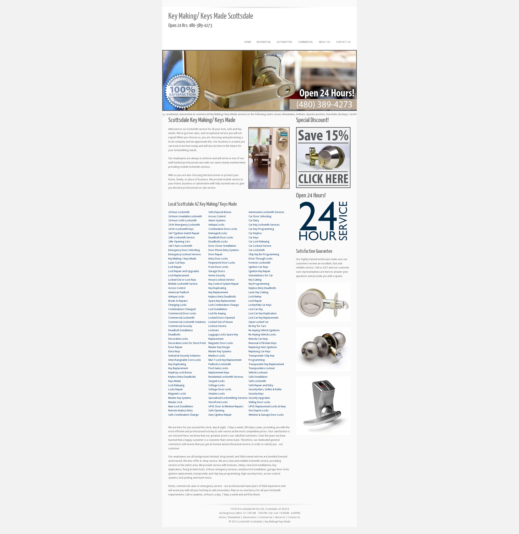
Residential (264, 42)
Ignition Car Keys (258, 266)
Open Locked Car (259, 321)
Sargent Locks (216, 381)
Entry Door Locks (218, 258)
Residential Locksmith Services (225, 376)
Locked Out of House (220, 321)
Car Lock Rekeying (259, 241)
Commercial (305, 42)
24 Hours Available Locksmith (185, 216)
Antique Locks (176, 296)
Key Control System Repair (223, 283)
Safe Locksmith (257, 381)
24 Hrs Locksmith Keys (181, 228)
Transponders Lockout (262, 368)
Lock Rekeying (176, 385)
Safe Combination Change (183, 414)
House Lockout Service (221, 279)
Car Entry (254, 220)
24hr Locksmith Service (181, 237)
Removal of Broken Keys (263, 343)
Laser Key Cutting (258, 292)
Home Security (216, 275)
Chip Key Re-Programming (264, 254)
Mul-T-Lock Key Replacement (224, 359)
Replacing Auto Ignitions (263, 347)
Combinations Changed (182, 309)
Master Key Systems (179, 397)
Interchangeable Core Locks (184, 359)
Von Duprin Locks (259, 410)
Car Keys (253, 237)
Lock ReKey (255, 296)
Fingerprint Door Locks (221, 262)
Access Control (177, 288)
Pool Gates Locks (218, 368)
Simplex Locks (216, 393)
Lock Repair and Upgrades (183, 271)
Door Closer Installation (222, 245)
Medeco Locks (216, 355)
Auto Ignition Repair (220, 414)
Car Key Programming (261, 228)
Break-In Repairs (178, 300)
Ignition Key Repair (259, 271)
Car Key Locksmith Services (264, 224)
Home (247, 42)
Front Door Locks (218, 266)
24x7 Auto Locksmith (180, 245)
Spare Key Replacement (222, 300)
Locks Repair (175, 389)
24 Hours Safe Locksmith (182, 220)
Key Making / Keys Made (182, 258)
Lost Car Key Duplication (263, 313)
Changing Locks (177, 304)
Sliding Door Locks (259, 402)
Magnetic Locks (177, 393)
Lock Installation (217, 309)
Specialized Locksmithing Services (228, 397)
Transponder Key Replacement (266, 364)
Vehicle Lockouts (258, 372)
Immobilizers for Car (261, 275)
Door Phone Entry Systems (223, 250)
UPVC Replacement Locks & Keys (267, 406)
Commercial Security (180, 326)
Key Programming (259, 283)
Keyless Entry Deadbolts (182, 376)
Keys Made (174, 381)
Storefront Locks (218, 402)
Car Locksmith (257, 250)
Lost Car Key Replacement (263, 317)
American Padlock (178, 292)
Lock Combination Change (223, 304)
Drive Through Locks (260, 258)
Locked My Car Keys (260, 304)
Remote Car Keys (258, 338)
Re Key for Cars (257, 326)
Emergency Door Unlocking (184, 250)
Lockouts (213, 330)
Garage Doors (216, 271)
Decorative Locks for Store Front (187, 343)
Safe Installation (258, 376)
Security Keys (256, 393)
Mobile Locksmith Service (182, 283)
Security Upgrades (259, 397)
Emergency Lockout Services (184, 254)
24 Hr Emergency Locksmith (184, 224)
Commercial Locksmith (181, 317)
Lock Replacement (178, 275)
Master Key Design (219, 347)
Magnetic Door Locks (220, 343)
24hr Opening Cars (179, 241)
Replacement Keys (218, 372)
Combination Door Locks (222, 228)
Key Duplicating (177, 364)
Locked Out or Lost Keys (182, 279)
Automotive (284, 42)
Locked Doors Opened (221, 317)
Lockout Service (217, 326)
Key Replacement (178, 368)
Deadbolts (174, 334)
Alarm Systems (216, 220)
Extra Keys (174, 351)
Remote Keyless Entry (180, 410)
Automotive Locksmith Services (266, 212)
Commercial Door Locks (182, 313)
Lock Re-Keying (217, 313)
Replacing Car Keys (259, 351)
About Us (324, 42)
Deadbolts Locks (218, 241)
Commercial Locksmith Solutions (187, 321)
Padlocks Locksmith (219, 364)
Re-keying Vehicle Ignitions (264, 330)
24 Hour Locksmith (179, 212)
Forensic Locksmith (259, 262)
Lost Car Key (256, 309)
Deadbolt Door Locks (220, 237)
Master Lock (175, 402)
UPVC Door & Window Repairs (225, 406)
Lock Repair (175, 266)
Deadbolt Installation (180, 330)
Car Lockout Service (260, 245)
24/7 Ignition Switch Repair (183, 233)
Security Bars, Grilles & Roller (265, 389)
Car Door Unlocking (260, 216)
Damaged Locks (217, 233)
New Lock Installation (180, 406)
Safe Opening (216, 410)
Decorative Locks (178, 338)
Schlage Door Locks (219, 389)
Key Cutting (255, 279)
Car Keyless (255, 233)
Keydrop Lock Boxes (180, 372)
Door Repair (175, 347)
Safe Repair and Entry (261, 385)
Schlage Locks (216, 385)
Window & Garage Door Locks (266, 414)
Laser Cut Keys (176, 262)
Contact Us (343, 42)
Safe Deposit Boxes (219, 212)
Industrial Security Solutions (184, 355)
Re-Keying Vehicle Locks (262, 334)
